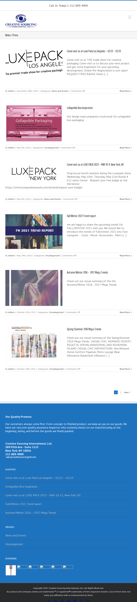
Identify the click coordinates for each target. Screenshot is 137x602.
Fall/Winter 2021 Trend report (81, 216)
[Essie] (10, 570)
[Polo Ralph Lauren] (45, 570)
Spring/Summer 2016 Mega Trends (84, 329)
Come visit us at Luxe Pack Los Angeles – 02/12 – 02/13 (94, 51)
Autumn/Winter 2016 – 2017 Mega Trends (87, 272)
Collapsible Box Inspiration (80, 108)
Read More (125, 91)
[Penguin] (33, 570)
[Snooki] (22, 570)
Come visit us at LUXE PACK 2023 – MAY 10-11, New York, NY (95, 164)
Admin (11, 91)
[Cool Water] (56, 570)
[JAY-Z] (67, 570)
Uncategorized (51, 147)
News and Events (60, 91)
